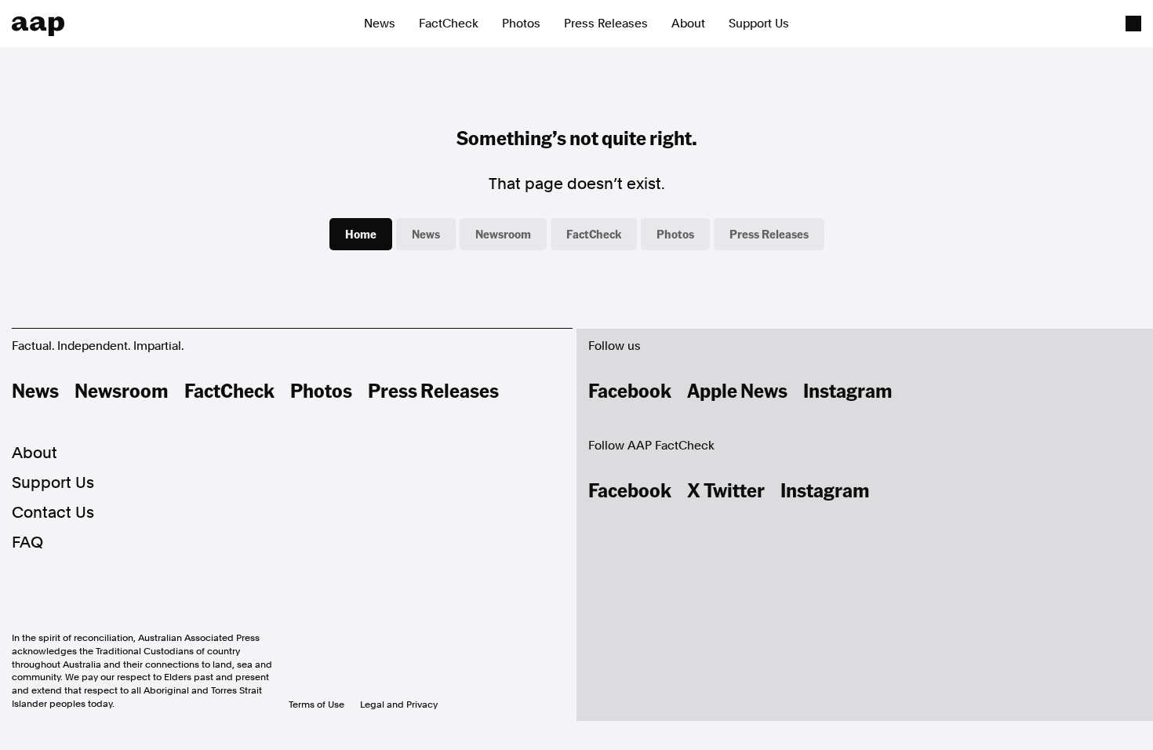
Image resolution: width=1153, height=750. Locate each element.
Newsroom (503, 234)
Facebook (629, 389)
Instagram (848, 389)
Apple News (737, 389)
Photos (521, 23)
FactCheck (448, 23)
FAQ (27, 542)
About (688, 23)
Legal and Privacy (399, 704)
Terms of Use (316, 704)
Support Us (759, 23)
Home (360, 234)
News (379, 23)
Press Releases (606, 23)
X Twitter (726, 489)
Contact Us (53, 512)
